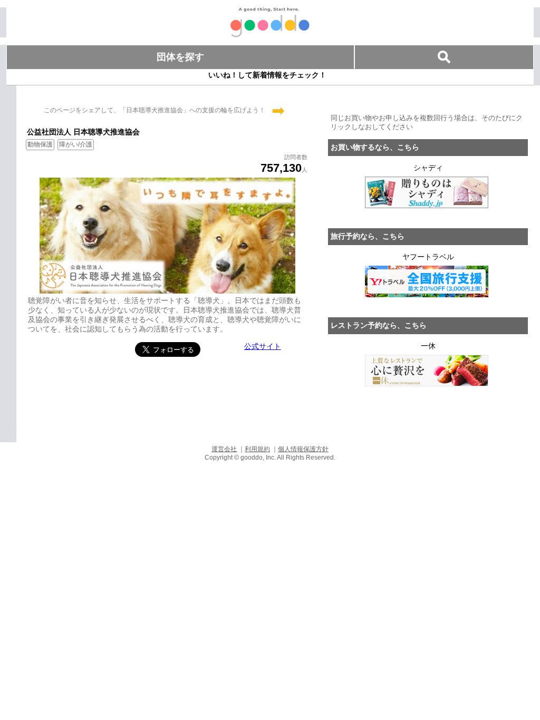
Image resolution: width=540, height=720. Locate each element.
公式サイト (262, 346)
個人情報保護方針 (303, 449)
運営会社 (224, 449)
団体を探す (180, 57)
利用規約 (257, 449)
